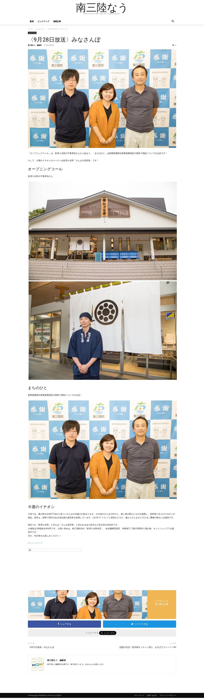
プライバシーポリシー (167, 695)
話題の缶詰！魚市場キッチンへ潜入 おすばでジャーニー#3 (147, 647)
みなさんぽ (40, 29)
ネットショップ (35, 543)
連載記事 (57, 21)
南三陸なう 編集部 (35, 45)
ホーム (30, 29)
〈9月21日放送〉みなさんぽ (41, 647)
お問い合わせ (152, 695)
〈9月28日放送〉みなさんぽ (64, 39)
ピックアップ (43, 21)
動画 (32, 21)
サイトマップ (139, 695)
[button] (172, 21)
